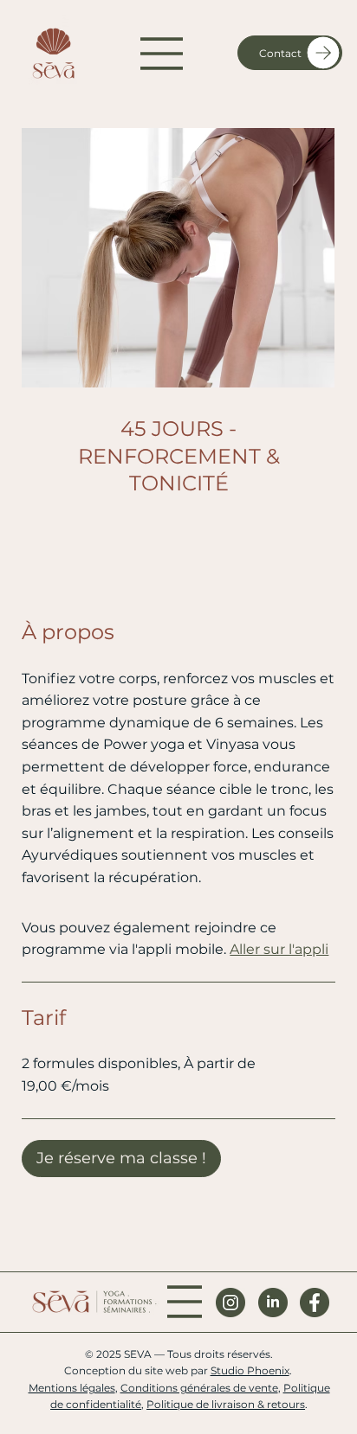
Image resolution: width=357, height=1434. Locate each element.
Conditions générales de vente (199, 1387)
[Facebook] (314, 1302)
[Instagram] (230, 1302)
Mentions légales (72, 1387)
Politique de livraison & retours (225, 1404)
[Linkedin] (273, 1302)
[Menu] (162, 53)
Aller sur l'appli (279, 949)
